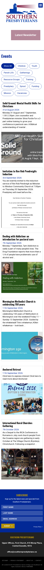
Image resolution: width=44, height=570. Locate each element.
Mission (7, 93)
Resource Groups (12, 79)
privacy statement (17, 560)
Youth (34, 66)
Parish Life (9, 72)
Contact (38, 560)
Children (22, 66)
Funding (35, 86)
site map (5, 560)
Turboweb (29, 566)
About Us (29, 560)
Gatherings (25, 72)
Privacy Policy (37, 526)
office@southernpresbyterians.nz (22, 552)
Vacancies (22, 93)
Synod (23, 86)
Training (29, 79)
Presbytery (9, 86)
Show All (8, 66)
